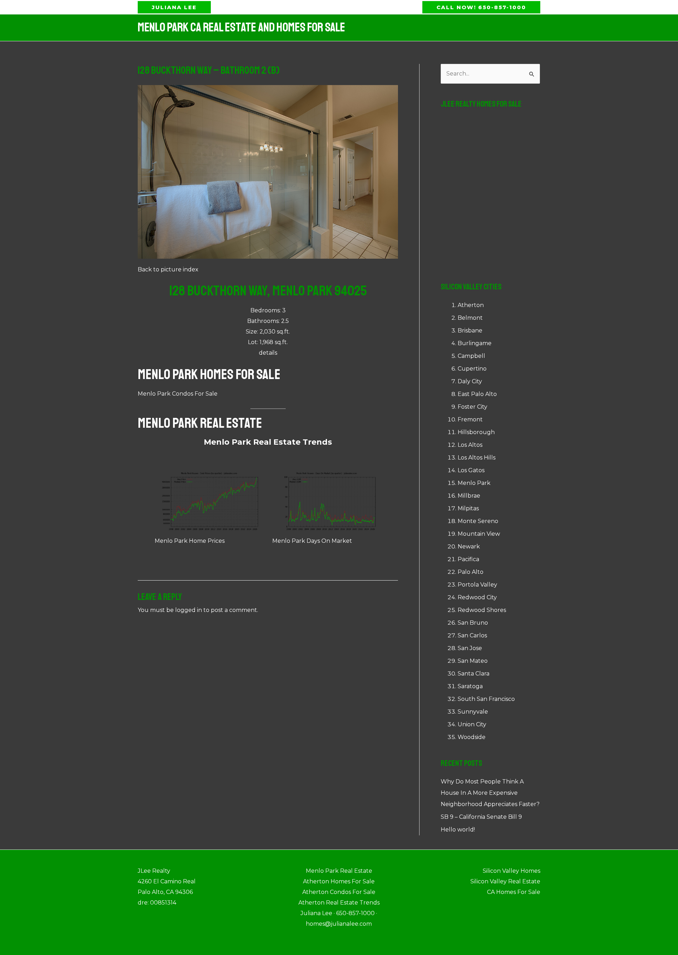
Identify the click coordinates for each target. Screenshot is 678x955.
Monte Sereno (478, 521)
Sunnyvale (473, 711)
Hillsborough (476, 432)
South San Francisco (486, 699)
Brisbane (470, 330)
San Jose (470, 648)
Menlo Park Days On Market (312, 540)
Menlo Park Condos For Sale (178, 393)
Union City (472, 724)
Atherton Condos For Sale (338, 892)
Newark (469, 546)
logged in (188, 610)
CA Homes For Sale (513, 892)
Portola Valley (477, 584)
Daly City (470, 381)
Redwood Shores (482, 610)
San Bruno (473, 622)
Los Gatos (471, 470)
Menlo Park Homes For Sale (209, 374)
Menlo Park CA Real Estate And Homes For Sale (241, 27)
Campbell (471, 356)
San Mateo (473, 660)
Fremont (470, 419)
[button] (174, 7)
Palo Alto (470, 572)
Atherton (471, 305)
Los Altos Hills (476, 457)
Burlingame (475, 343)
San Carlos (472, 635)
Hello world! (458, 829)
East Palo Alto (477, 394)
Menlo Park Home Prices (190, 540)
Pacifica (468, 559)
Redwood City (477, 597)
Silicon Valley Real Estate (505, 881)
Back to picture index (168, 269)
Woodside (472, 737)
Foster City (472, 406)
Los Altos (470, 445)
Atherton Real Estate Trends (339, 902)
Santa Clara (473, 673)
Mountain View (479, 533)
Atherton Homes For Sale (339, 881)
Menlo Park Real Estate (200, 423)
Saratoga (470, 686)
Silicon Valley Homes (511, 870)
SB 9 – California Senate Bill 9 (481, 816)
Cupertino (472, 368)
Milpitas (468, 508)
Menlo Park (474, 483)
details (268, 352)
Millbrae (469, 495)
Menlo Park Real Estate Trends (268, 442)
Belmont (470, 317)
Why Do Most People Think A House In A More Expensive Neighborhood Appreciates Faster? (490, 792)
